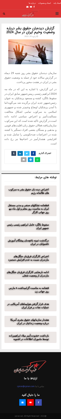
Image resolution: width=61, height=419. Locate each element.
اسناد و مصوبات (44, 3)
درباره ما (32, 3)
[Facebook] (38, 402)
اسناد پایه (57, 3)
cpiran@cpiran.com (25, 386)
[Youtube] (30, 402)
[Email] (22, 402)
